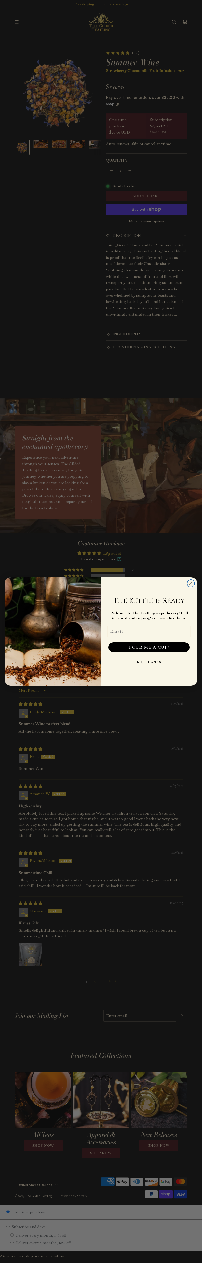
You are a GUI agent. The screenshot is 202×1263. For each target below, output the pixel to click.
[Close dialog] (191, 583)
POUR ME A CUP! (149, 647)
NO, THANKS (149, 662)
